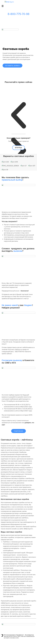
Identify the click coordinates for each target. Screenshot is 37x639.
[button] (12, 66)
